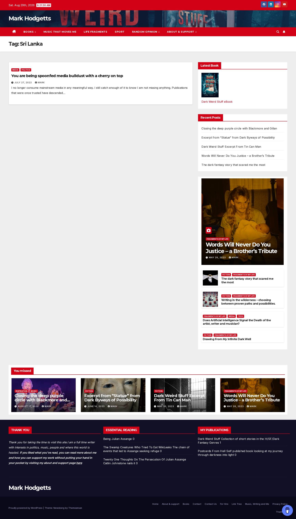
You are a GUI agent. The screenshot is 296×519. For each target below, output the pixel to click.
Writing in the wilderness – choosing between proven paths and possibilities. (248, 301)
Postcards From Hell (211, 451)
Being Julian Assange (117, 439)
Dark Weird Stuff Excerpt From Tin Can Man (231, 146)
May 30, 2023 (166, 406)
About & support (181, 31)
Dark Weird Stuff (209, 439)
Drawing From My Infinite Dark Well (227, 339)
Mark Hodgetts (30, 18)
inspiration (21, 391)
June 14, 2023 (96, 406)
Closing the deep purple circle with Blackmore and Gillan (239, 128)
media (15, 70)
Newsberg (58, 507)
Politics (26, 70)
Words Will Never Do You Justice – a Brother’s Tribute (237, 155)
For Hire (224, 504)
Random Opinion (145, 31)
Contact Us (211, 504)
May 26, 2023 (217, 257)
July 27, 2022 (24, 82)
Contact (197, 504)
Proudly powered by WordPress (26, 507)
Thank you (281, 511)
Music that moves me (60, 31)
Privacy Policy (280, 504)
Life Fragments (95, 31)
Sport (120, 31)
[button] (277, 31)
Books (28, 31)
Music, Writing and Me (257, 504)
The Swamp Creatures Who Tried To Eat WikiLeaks (137, 447)
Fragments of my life (217, 239)
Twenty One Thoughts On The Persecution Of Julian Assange (144, 459)
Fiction (226, 275)
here (79, 463)
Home (155, 504)
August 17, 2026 (28, 406)
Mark (41, 82)
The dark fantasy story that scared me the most (233, 165)
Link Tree (237, 504)
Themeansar (75, 507)
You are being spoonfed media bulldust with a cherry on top (67, 75)
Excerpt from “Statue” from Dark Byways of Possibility (238, 137)
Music (34, 391)
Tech (240, 316)
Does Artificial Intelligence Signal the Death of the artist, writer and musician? (237, 322)
